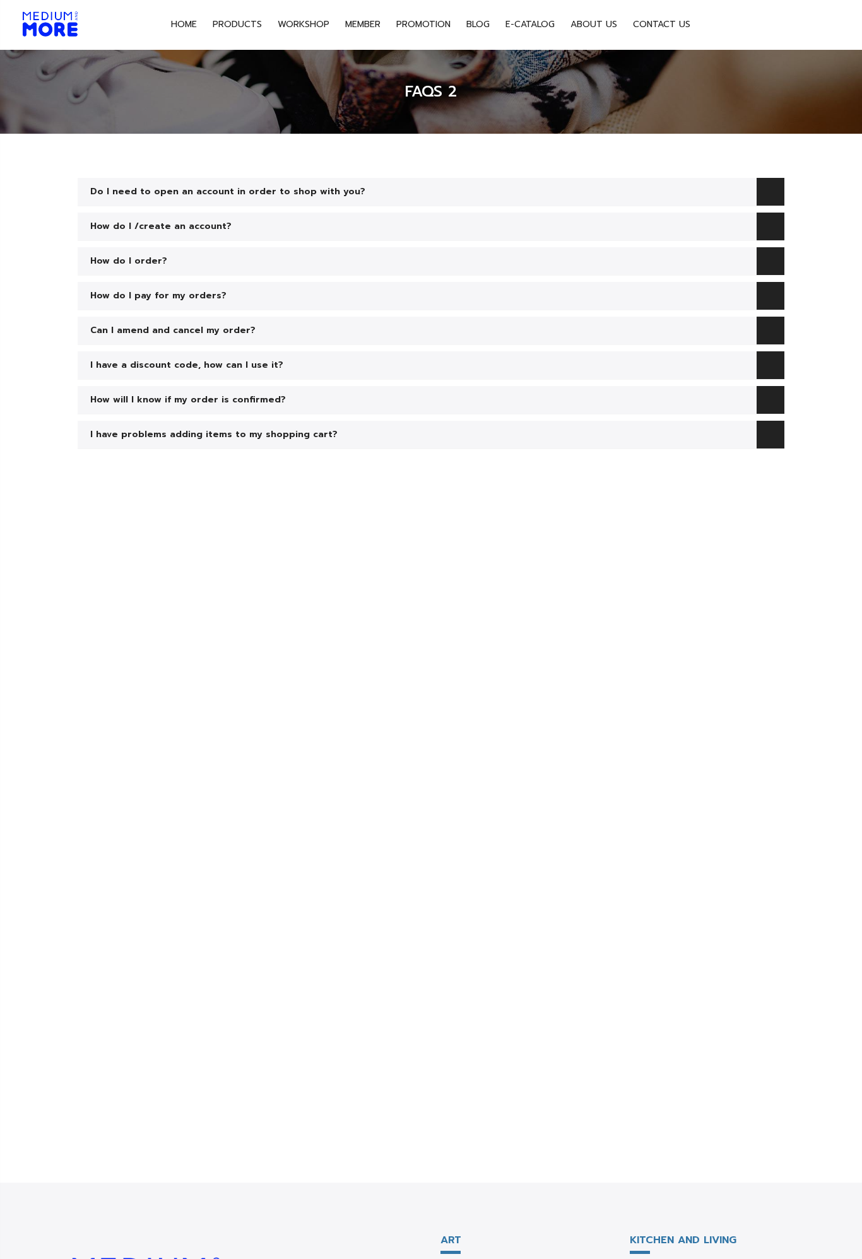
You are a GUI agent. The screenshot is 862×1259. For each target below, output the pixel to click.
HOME (184, 24)
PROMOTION (423, 24)
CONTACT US (661, 24)
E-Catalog (530, 24)
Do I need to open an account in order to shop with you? (227, 191)
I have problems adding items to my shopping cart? (214, 434)
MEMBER (363, 24)
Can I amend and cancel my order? (173, 330)
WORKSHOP (303, 24)
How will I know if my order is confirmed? (188, 399)
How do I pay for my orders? (158, 295)
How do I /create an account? (161, 226)
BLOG (478, 24)
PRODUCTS (237, 24)
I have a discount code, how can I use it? (186, 365)
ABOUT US (593, 24)
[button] (431, 192)
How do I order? (128, 261)
